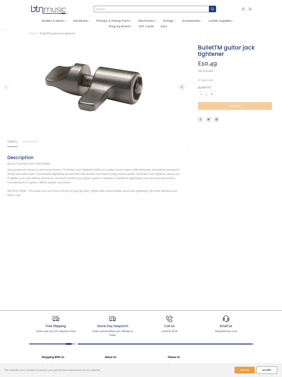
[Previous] (6, 87)
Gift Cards (146, 26)
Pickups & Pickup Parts (113, 21)
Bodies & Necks (53, 21)
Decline (244, 370)
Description (30, 141)
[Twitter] (208, 119)
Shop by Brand (120, 26)
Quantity (204, 87)
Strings (168, 21)
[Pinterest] (216, 119)
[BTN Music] (49, 9)
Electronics (146, 21)
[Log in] (243, 9)
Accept (266, 370)
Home (33, 33)
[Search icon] (212, 9)
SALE (163, 26)
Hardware (80, 21)
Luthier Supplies (220, 21)
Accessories (191, 21)
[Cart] (250, 9)
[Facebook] (200, 119)
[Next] (182, 87)
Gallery (12, 141)
